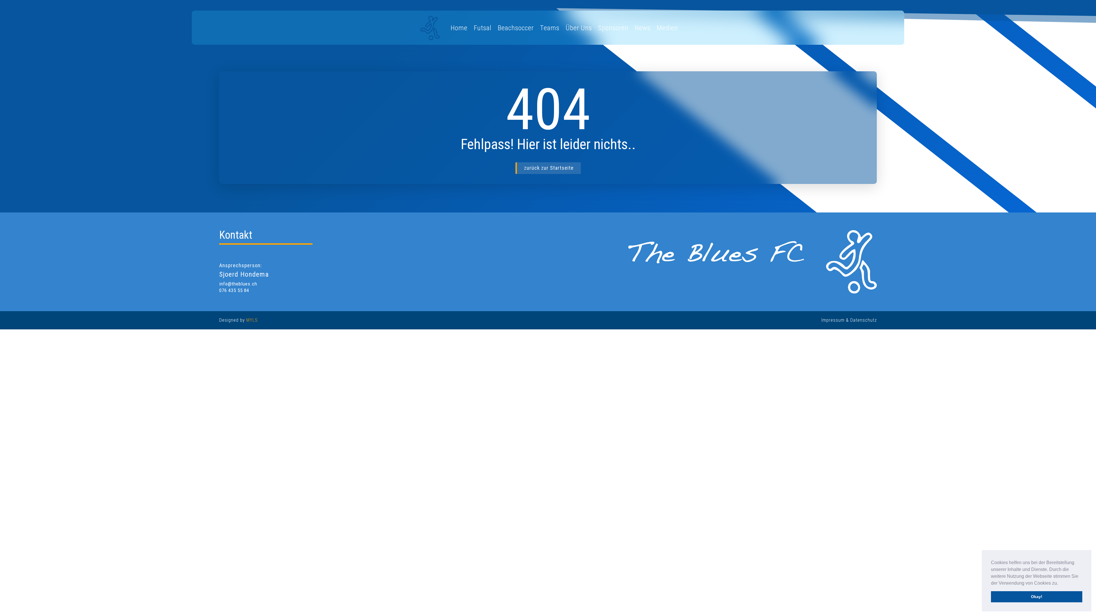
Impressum (833, 320)
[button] (1060, 583)
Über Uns (579, 28)
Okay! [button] (1036, 596)
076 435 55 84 (234, 290)
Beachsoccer (516, 28)
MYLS (252, 320)
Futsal (482, 28)
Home (459, 28)
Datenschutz (863, 320)
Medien (667, 28)
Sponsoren (613, 28)
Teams (549, 28)
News (642, 28)
